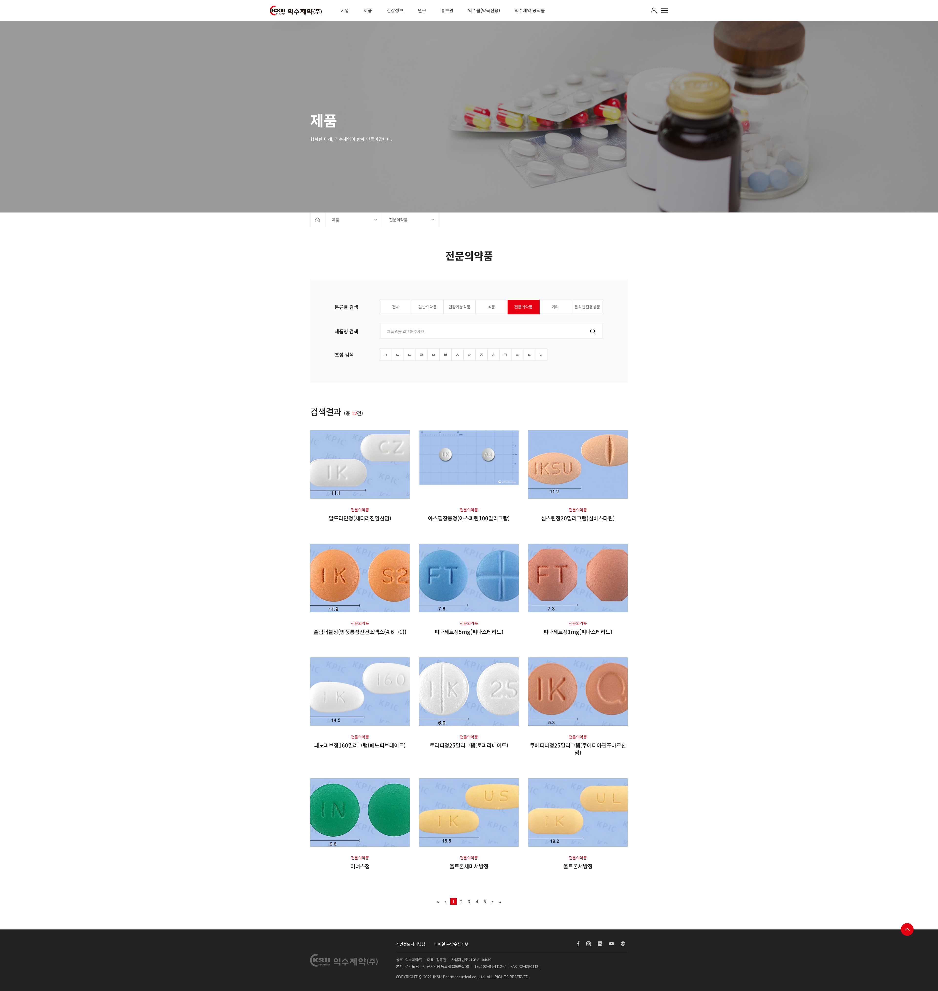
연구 (422, 10)
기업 (345, 10)
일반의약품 (427, 307)
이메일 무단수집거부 (451, 944)
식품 (491, 307)
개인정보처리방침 (410, 944)
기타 (555, 307)
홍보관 (447, 10)
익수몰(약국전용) (484, 10)
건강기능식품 (459, 307)
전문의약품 (523, 307)
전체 (395, 307)
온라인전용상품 (587, 307)
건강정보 (395, 10)
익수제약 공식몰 (530, 10)
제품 (368, 10)
